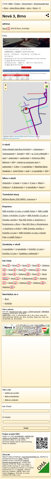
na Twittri (22, 438)
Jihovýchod (27, 4)
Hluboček (6, 183)
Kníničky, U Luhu (36, 249)
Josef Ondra (18, 171)
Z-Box (16, 167)
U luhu (25, 183)
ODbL (21, 459)
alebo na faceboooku (12, 396)
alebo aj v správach (11, 400)
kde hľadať (7, 406)
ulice (29, 8)
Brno (6, 8)
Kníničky (8, 303)
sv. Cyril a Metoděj (39, 154)
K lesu (32, 183)
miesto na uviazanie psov (28, 162)
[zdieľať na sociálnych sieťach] (47, 15)
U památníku (27, 167)
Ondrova (6, 187)
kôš (27, 154)
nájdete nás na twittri (12, 393)
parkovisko (13, 158)
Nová (35, 8)
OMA (10, 4)
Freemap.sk (31, 136)
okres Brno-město (17, 8)
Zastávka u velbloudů (28, 254)
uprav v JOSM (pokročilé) (32, 312)
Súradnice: (6, 313)
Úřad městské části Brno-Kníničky (16, 149)
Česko (17, 4)
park (4, 158)
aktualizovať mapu (15, 312)
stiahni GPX (6, 315)
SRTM (19, 471)
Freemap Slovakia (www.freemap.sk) (15, 461)
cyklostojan (38, 149)
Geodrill (20, 154)
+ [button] (5, 85)
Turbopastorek (8, 154)
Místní (40, 183)
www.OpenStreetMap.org (30, 457)
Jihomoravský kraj (41, 4)
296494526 (45, 312)
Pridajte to (11, 473)
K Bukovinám (17, 187)
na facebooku (19, 436)
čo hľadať (6, 417)
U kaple (16, 183)
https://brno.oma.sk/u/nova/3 (11, 138)
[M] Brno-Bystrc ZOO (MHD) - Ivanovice (18, 199)
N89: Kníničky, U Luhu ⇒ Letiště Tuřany (18, 211)
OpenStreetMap (18, 136)
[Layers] (46, 86)
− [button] (5, 88)
